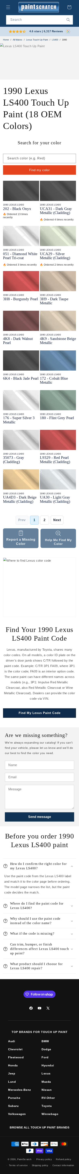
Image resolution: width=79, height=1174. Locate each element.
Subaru (13, 1106)
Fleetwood (16, 1057)
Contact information (63, 1165)
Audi (11, 1041)
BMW (45, 1041)
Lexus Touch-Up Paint (37, 39)
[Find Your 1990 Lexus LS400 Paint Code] (39, 587)
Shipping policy (40, 1165)
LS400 (55, 39)
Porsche (14, 1097)
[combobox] (39, 19)
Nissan (47, 1089)
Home (6, 39)
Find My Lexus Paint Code (40, 713)
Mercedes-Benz (19, 1089)
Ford (45, 1057)
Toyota (47, 1106)
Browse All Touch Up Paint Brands (39, 1127)
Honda (13, 1065)
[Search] (68, 19)
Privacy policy (44, 1159)
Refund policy (63, 1159)
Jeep (11, 1073)
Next (57, 520)
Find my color (39, 170)
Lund (12, 1081)
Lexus (46, 1073)
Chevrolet (15, 1049)
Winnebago (50, 1114)
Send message (39, 817)
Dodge (46, 1049)
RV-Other (48, 1097)
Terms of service (18, 1165)
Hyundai (48, 1065)
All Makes (17, 39)
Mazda (46, 1081)
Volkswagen (17, 1114)
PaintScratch (24, 1159)
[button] (8, 7)
